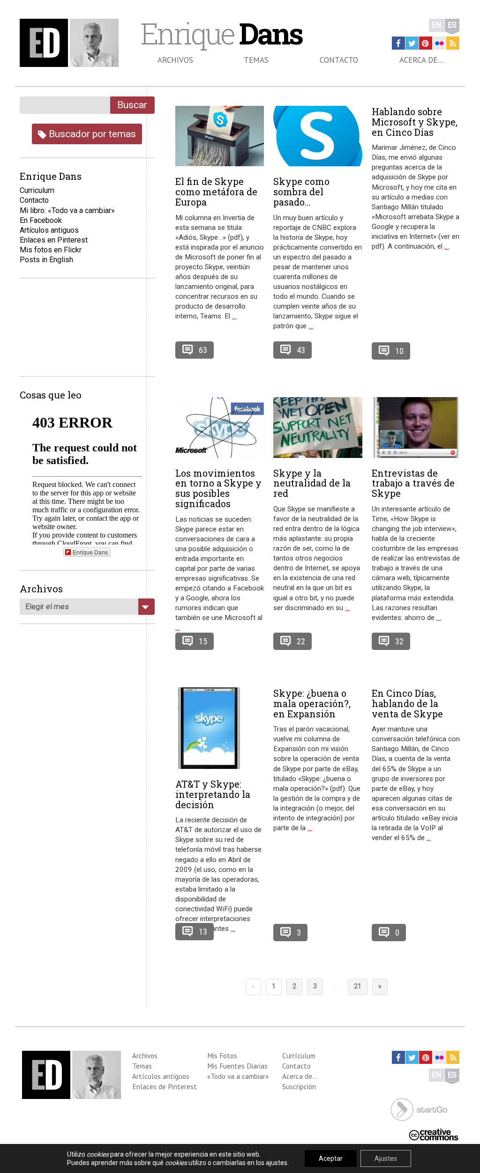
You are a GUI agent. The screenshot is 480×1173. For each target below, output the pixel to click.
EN (437, 25)
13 (203, 932)
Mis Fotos (222, 1055)
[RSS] (452, 43)
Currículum (298, 1055)
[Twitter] (412, 43)
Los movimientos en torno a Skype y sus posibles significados (218, 488)
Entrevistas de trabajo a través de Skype (413, 483)
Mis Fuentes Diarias (237, 1065)
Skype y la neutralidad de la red (312, 483)
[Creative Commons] (433, 1134)
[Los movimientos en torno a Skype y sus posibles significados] (219, 427)
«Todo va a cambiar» (238, 1076)
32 (399, 641)
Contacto (339, 60)
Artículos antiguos (49, 230)
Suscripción (299, 1086)
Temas (256, 60)
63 (203, 350)
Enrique (221, 33)
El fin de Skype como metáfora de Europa (216, 191)
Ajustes (386, 1158)
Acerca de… (421, 60)
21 (357, 986)
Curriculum (37, 190)
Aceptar (331, 1158)
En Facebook (41, 220)
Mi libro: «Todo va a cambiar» (67, 210)
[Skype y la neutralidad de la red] (317, 427)
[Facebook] (398, 43)
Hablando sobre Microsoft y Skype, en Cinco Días (415, 121)
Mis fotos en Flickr (51, 249)
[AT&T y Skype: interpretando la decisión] (219, 728)
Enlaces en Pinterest (54, 240)
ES (452, 25)
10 (399, 351)
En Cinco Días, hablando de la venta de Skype (407, 703)
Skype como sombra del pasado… (301, 191)
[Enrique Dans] (71, 43)
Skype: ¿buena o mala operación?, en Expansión (312, 703)
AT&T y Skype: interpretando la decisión (212, 794)
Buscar (132, 105)
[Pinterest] (425, 43)
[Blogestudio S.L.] (419, 1109)
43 (301, 350)
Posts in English (46, 259)
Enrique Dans (90, 552)
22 (301, 641)
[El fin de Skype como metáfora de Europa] (219, 136)
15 (203, 641)
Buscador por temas (91, 134)
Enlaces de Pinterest (164, 1086)
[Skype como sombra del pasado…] (317, 136)
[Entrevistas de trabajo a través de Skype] (416, 427)
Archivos (175, 60)
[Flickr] (439, 43)
